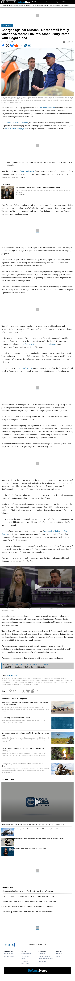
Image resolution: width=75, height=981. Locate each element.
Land (42, 2)
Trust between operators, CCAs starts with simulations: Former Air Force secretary (24, 703)
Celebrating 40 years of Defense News (15, 717)
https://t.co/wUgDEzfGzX (40, 664)
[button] (37, 586)
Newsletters (25, 956)
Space (53, 2)
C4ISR (64, 2)
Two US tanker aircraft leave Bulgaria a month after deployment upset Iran (30, 896)
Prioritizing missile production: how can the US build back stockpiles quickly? (36, 829)
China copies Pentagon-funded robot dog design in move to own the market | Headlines (38, 839)
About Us (59, 953)
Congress (7, 25)
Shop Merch (25, 963)
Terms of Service (9, 956)
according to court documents (16, 123)
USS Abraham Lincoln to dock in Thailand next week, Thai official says (29, 901)
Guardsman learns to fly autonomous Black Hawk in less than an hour (25, 734)
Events (23, 958)
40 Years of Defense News (61, 5)
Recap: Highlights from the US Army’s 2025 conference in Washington (22, 749)
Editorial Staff (42, 961)
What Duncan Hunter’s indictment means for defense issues (38, 187)
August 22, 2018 (38, 667)
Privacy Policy (8, 953)
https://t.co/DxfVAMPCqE (21, 664)
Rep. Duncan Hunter (47, 108)
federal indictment (27, 171)
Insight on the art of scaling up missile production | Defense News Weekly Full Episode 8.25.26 (32, 824)
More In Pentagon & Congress (14, 698)
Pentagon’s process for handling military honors (37, 344)
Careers (58, 956)
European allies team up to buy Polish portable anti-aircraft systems (28, 891)
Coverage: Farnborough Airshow (20, 5)
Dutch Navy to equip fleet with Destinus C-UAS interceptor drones (28, 911)
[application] (37, 587)
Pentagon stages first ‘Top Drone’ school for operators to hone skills (24, 765)
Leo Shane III (8, 42)
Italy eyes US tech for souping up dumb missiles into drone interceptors (29, 906)
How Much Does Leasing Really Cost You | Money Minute (30, 848)
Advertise (41, 953)
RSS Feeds (24, 961)
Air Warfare (35, 2)
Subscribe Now (26, 953)
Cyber (58, 2)
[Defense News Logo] (24, 2)
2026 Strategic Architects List (42, 5)
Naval (47, 2)
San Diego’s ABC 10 (24, 368)
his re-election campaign (14, 129)
